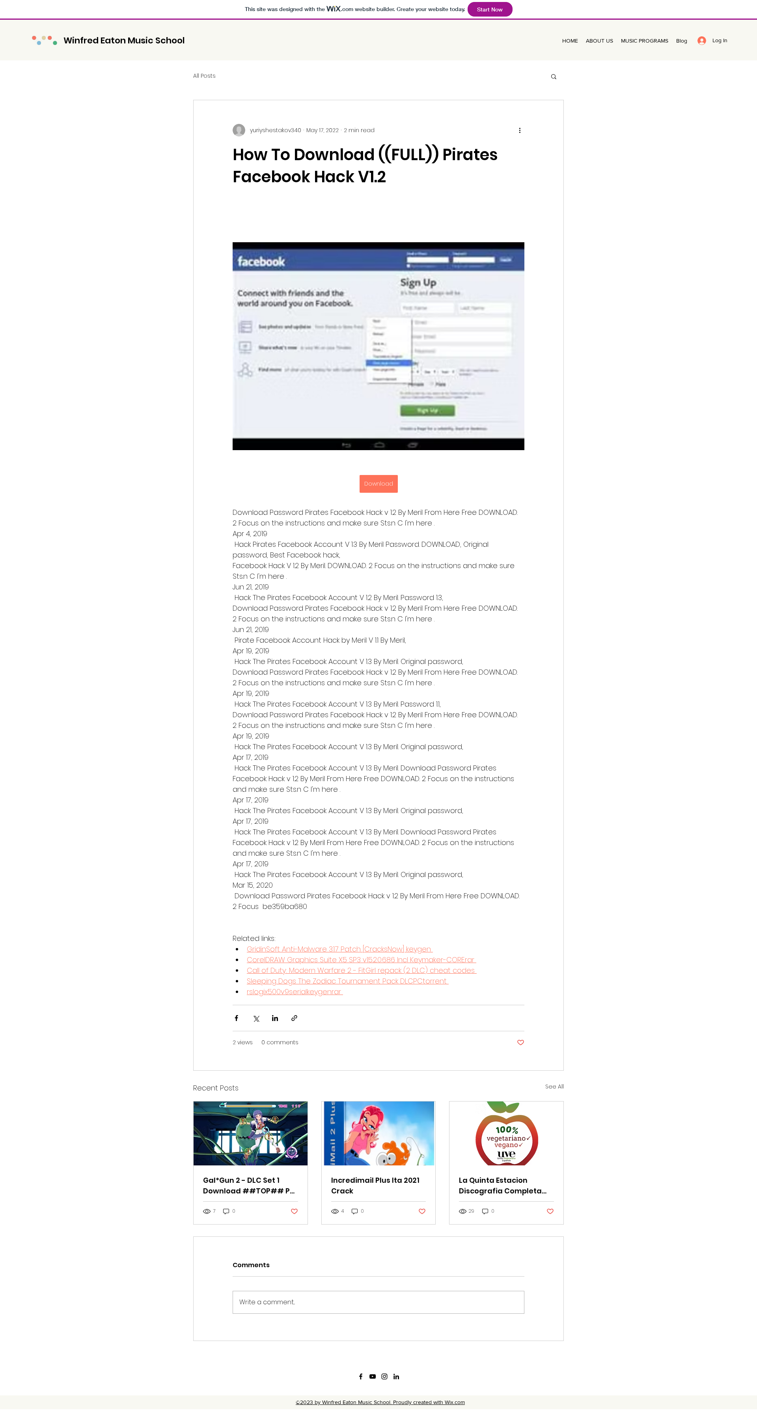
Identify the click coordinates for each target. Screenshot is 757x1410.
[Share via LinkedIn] (275, 1018)
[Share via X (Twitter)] (255, 1018)
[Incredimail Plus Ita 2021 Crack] (379, 1133)
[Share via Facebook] (236, 1018)
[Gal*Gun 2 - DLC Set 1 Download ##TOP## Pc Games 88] (251, 1133)
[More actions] (519, 130)
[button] (553, 76)
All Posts (204, 76)
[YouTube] (373, 1376)
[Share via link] (294, 1018)
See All (554, 1086)
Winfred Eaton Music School (124, 40)
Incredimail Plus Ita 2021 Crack (375, 1185)
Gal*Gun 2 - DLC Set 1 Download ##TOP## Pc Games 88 (248, 1185)
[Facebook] (361, 1376)
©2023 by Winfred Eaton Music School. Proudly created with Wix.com (380, 1402)
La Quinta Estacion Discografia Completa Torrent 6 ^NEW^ (500, 1185)
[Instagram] (384, 1376)
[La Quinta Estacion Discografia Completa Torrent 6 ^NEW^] (506, 1133)
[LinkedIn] (396, 1376)
